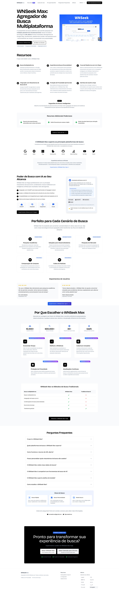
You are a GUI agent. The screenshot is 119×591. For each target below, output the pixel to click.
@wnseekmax (68, 514)
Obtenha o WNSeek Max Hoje (59, 418)
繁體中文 (83, 579)
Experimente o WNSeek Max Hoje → (59, 167)
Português (92, 587)
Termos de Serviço (36, 577)
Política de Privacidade (26, 577)
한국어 (91, 582)
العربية (91, 584)
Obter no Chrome (40, 42)
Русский (83, 587)
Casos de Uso (64, 578)
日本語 (82, 582)
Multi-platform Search (66, 574)
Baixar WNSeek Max (25, 42)
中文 (91, 577)
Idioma (81, 2)
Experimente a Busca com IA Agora (28, 212)
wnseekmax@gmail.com (55, 514)
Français (83, 584)
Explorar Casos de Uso (59, 132)
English (82, 577)
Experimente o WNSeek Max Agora (58, 303)
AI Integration (64, 576)
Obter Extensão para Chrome (94, 2)
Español (92, 579)
